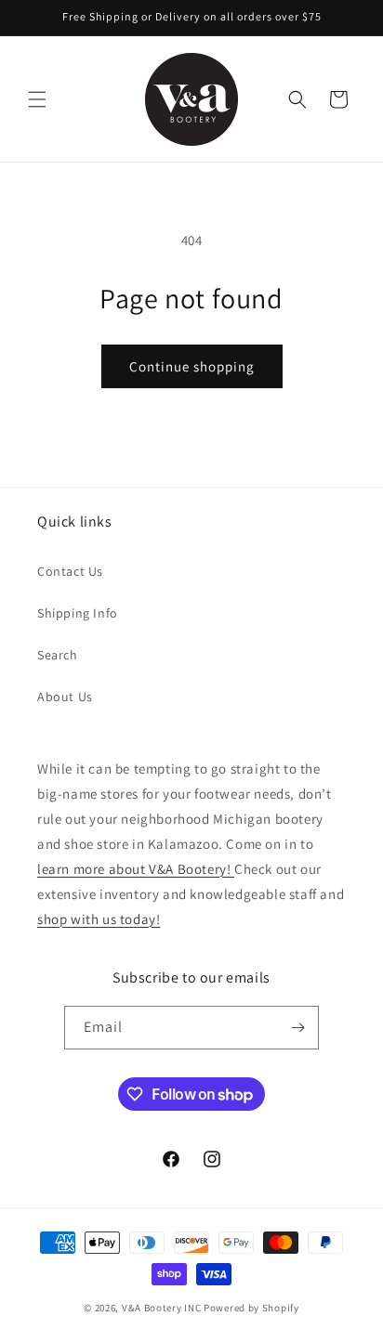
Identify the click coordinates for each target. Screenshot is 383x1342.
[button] (37, 99)
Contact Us (70, 571)
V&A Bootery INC (162, 1307)
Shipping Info (77, 613)
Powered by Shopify (251, 1307)
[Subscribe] (297, 1027)
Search (57, 654)
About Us (65, 696)
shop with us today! (98, 919)
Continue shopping (192, 366)
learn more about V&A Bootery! (135, 869)
